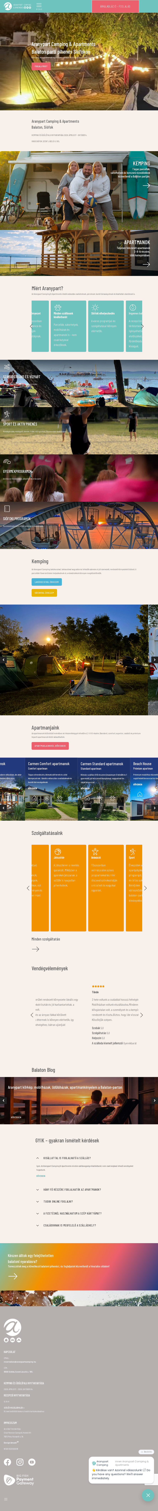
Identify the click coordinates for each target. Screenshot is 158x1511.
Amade (14, 1379)
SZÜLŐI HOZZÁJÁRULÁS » (14, 1344)
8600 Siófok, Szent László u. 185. (18, 1308)
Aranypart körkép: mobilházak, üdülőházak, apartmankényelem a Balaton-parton (65, 1024)
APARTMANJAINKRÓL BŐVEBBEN (50, 745)
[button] (31, 326)
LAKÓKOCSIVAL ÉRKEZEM (47, 582)
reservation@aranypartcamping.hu (20, 1298)
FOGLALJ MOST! (41, 66)
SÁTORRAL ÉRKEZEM (44, 592)
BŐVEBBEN (16, 1054)
